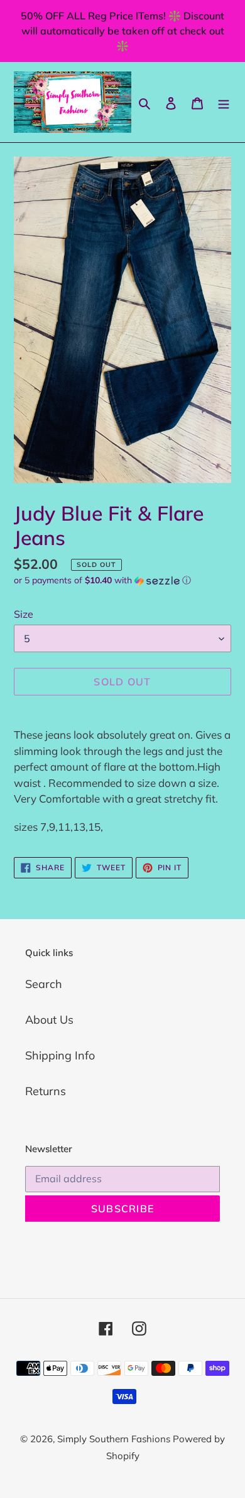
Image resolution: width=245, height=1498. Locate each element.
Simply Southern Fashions (115, 1439)
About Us (49, 1019)
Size (23, 614)
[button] (102, 580)
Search (43, 984)
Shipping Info (60, 1055)
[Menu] (223, 102)
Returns (45, 1091)
